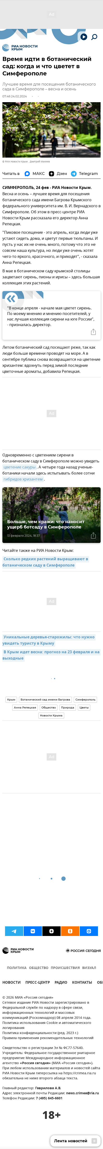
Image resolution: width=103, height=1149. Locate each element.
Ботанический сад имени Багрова (45, 699)
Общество (48, 707)
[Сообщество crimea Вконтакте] (33, 931)
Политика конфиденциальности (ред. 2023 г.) (40, 1033)
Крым (11, 699)
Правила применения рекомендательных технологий (47, 1038)
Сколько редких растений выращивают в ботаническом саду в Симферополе (45, 562)
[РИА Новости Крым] (19, 47)
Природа (67, 707)
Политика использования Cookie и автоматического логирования (46, 1025)
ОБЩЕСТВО (38, 968)
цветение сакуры (19, 467)
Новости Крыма (51, 715)
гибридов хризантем (23, 479)
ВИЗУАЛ (89, 968)
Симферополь (85, 699)
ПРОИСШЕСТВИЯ (65, 968)
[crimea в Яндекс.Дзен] (51, 931)
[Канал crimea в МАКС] (89, 931)
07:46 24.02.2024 (14, 96)
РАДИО (61, 983)
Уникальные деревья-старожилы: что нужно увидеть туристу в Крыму (49, 640)
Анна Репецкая (25, 707)
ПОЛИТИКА (17, 968)
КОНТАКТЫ (82, 983)
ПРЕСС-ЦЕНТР (37, 983)
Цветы (84, 707)
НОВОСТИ (11, 983)
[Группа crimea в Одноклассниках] (70, 931)
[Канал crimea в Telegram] (14, 931)
